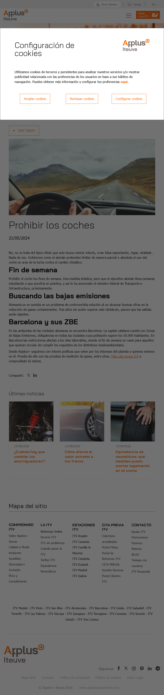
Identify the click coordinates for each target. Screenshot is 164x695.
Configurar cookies (129, 99)
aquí (124, 82)
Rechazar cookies (82, 99)
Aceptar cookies (35, 99)
